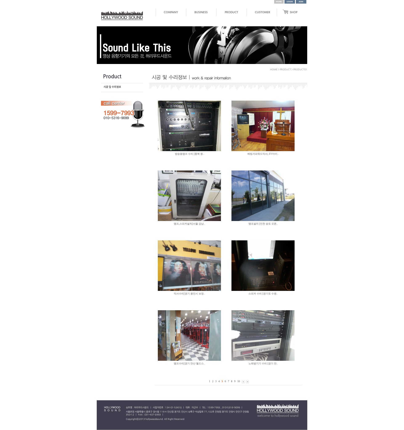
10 (238, 381)
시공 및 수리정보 (112, 87)
